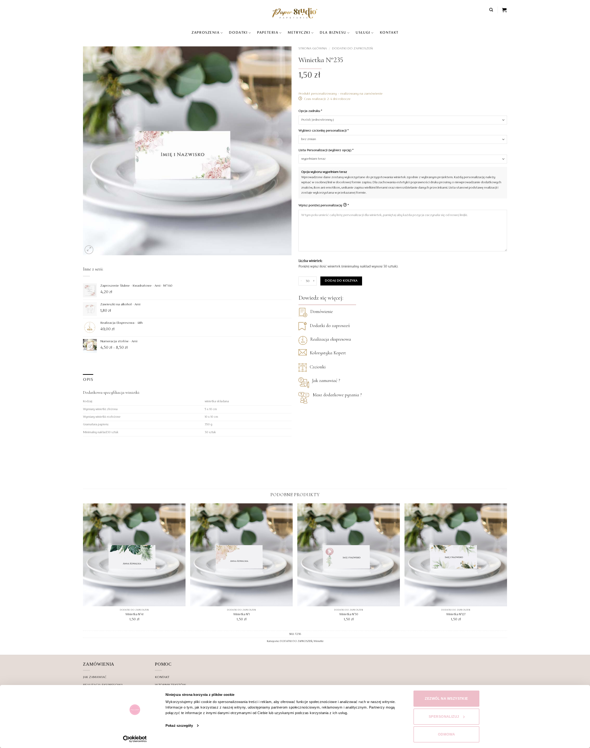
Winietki (318, 641)
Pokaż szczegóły (179, 725)
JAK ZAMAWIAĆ (94, 677)
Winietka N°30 (348, 614)
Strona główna (312, 48)
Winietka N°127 (456, 614)
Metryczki (299, 33)
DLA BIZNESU (333, 33)
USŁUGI (363, 33)
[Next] (506, 566)
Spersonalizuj (444, 716)
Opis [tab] (88, 380)
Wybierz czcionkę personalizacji (323, 130)
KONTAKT (389, 33)
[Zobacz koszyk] (504, 10)
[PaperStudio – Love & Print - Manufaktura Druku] (295, 13)
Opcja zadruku (310, 111)
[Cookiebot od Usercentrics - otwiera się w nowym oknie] (135, 739)
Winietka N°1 (241, 614)
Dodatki (238, 33)
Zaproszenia (205, 33)
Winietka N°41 (134, 614)
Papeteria (267, 33)
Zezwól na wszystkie (446, 698)
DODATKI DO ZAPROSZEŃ (352, 48)
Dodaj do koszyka (341, 280)
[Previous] (83, 566)
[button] (491, 9)
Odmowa (446, 734)
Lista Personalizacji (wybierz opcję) (325, 150)
